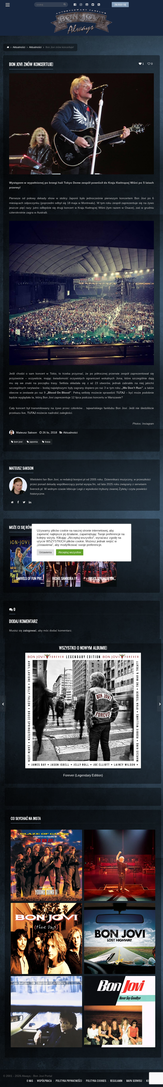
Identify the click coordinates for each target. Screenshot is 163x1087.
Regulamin (116, 1080)
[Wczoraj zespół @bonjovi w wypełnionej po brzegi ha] (119, 865)
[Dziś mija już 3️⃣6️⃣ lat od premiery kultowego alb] (46, 865)
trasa (47, 441)
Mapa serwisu (134, 1080)
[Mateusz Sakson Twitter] (24, 502)
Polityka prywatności (69, 1080)
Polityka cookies (96, 1080)
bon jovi (18, 441)
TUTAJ (120, 392)
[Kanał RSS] (98, 4)
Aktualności (70, 432)
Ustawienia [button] (45, 552)
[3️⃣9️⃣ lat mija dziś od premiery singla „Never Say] (119, 1011)
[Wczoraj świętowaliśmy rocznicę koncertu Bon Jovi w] (119, 938)
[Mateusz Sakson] (12, 502)
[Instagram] (80, 4)
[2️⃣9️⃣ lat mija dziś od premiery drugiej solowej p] (46, 1011)
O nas (30, 1080)
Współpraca (44, 1080)
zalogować (29, 630)
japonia (34, 441)
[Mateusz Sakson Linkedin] (30, 502)
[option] (27, 561)
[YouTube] (86, 4)
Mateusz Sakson (26, 432)
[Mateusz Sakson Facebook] (18, 502)
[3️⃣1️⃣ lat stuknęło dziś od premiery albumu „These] (46, 938)
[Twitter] (92, 4)
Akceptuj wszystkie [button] (69, 552)
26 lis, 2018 (50, 432)
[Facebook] (75, 4)
